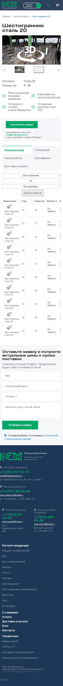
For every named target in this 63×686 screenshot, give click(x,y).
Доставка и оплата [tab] (16, 166)
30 (36, 277)
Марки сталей (10, 641)
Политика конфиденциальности (18, 671)
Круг (4, 556)
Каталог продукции (15, 545)
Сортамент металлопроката (18, 652)
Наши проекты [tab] (13, 158)
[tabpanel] (31, 50)
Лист (5, 600)
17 (36, 223)
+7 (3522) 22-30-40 (12, 516)
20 (23, 210)
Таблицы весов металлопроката (20, 658)
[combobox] (31, 175)
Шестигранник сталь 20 (12, 212)
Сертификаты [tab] (42, 158)
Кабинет (3, 679)
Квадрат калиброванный (16, 550)
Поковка (6, 578)
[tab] (20, 69)
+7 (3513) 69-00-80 (15, 491)
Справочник (10, 636)
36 (36, 304)
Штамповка (8, 606)
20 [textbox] (30, 181)
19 (36, 237)
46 (36, 317)
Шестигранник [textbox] (31, 175)
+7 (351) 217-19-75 (14, 472)
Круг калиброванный (13, 561)
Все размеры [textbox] (31, 186)
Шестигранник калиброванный (19, 589)
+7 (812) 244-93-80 (44, 518)
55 (36, 331)
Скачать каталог (29, 5)
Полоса (6, 572)
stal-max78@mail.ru (44, 524)
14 (36, 210)
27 (36, 264)
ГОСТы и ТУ (8, 646)
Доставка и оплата (15, 621)
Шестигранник (10, 583)
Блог (5, 625)
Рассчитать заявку (21, 124)
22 (36, 250)
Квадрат (7, 567)
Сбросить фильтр (33, 193)
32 (36, 290)
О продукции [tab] (42, 149)
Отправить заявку (20, 425)
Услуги (7, 616)
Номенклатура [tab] (14, 150)
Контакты (8, 630)
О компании (10, 612)
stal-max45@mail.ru (12, 521)
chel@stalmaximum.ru (17, 135)
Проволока (8, 595)
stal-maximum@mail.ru (11, 495)
